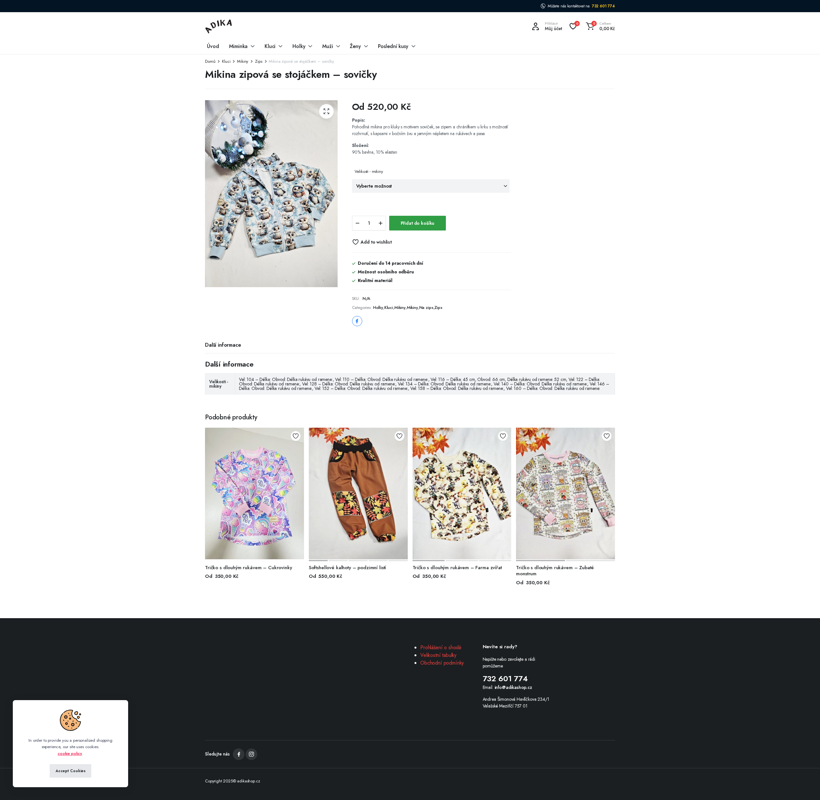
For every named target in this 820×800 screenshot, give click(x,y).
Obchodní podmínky (442, 663)
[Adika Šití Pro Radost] (219, 26)
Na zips (426, 307)
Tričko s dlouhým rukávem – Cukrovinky (248, 567)
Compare (298, 459)
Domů (210, 61)
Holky (298, 46)
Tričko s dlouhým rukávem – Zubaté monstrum (555, 571)
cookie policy (70, 753)
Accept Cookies (70, 771)
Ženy (355, 46)
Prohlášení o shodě (440, 647)
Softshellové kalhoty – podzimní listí (347, 567)
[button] (599, 26)
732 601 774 (603, 6)
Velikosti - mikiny (369, 171)
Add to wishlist (376, 242)
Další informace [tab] (223, 345)
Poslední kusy (393, 46)
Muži (327, 46)
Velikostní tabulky (438, 655)
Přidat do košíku (418, 223)
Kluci (270, 46)
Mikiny (242, 61)
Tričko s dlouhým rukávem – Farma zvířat (457, 567)
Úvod (213, 46)
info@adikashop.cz (513, 687)
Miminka (238, 46)
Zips (258, 61)
